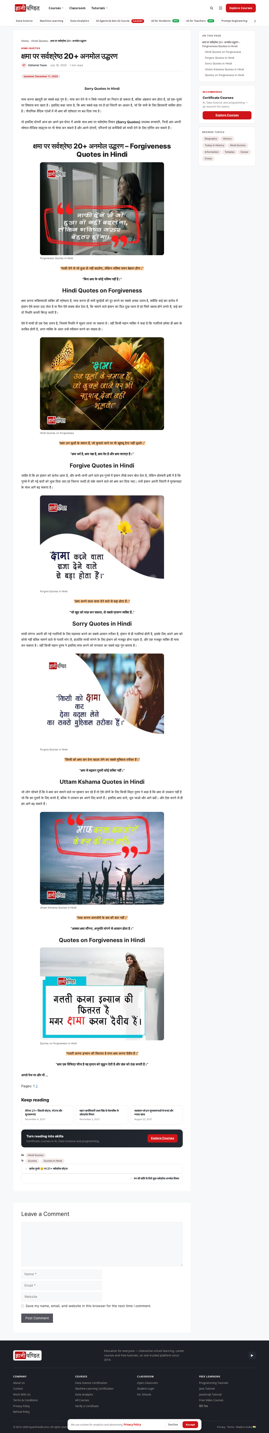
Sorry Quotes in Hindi (218, 63)
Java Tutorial (207, 1388)
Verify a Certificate (87, 1406)
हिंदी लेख (203, 1406)
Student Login (145, 1388)
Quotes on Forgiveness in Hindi (224, 75)
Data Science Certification (91, 1383)
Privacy (221, 1427)
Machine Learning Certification (94, 1388)
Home (25, 40)
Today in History (214, 145)
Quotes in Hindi (53, 1160)
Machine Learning (51, 21)
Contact (18, 1388)
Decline (173, 1424)
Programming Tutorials (213, 1383)
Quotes (32, 1160)
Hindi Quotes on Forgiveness (223, 51)
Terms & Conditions (25, 1400)
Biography (211, 138)
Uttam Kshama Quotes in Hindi (224, 69)
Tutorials (99, 8)
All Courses (82, 1400)
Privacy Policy (21, 1406)
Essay (208, 158)
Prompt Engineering (234, 21)
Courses (56, 8)
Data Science (24, 21)
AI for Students (164, 21)
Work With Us (21, 1394)
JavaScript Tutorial (210, 1394)
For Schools (144, 1394)
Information (212, 151)
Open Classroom (147, 1383)
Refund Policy (21, 1412)
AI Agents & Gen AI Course (119, 21)
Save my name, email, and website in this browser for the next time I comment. (88, 1306)
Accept (190, 1424)
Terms (230, 1427)
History (227, 138)
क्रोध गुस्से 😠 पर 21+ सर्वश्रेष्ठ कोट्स (48, 1168)
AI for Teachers (199, 21)
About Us (19, 1383)
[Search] (211, 8)
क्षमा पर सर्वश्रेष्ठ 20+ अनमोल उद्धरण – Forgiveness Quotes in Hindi (221, 44)
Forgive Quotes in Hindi (219, 57)
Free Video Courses (211, 1400)
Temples (230, 151)
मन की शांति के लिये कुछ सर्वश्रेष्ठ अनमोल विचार (156, 1178)
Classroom (77, 8)
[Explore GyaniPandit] (220, 8)
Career (244, 151)
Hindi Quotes (39, 40)
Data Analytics (79, 21)
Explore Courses (240, 8)
